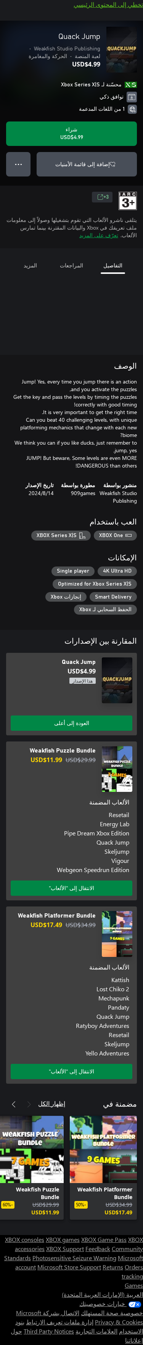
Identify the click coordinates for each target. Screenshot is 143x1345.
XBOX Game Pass (104, 1239)
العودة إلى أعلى (71, 723)
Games (134, 1285)
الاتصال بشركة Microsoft (47, 1313)
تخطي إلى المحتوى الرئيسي (108, 4)
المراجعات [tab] (71, 265)
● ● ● (18, 164)
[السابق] (29, 1104)
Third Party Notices (49, 1331)
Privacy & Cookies (119, 1322)
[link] (103, 1168)
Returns (113, 1267)
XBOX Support (65, 1249)
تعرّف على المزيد (98, 235)
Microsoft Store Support (69, 1267)
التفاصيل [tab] (112, 265)
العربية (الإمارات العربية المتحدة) (102, 1294)
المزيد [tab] (30, 265)
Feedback (97, 1249)
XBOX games (63, 1239)
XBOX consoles (24, 1239)
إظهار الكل (51, 1103)
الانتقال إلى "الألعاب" (71, 888)
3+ (106, 197)
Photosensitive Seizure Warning (74, 1258)
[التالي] (13, 1104)
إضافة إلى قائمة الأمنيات (82, 164)
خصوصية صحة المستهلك (112, 1313)
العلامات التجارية (96, 1331)
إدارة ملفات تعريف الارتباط (59, 1322)
